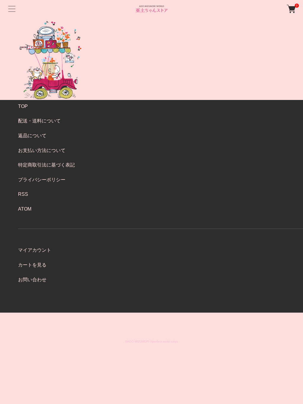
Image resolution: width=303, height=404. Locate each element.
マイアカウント (34, 250)
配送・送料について (39, 120)
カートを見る (32, 264)
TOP (23, 106)
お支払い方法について (41, 150)
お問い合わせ (32, 279)
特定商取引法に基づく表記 (46, 164)
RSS (23, 194)
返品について (32, 135)
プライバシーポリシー (41, 179)
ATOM (24, 208)
